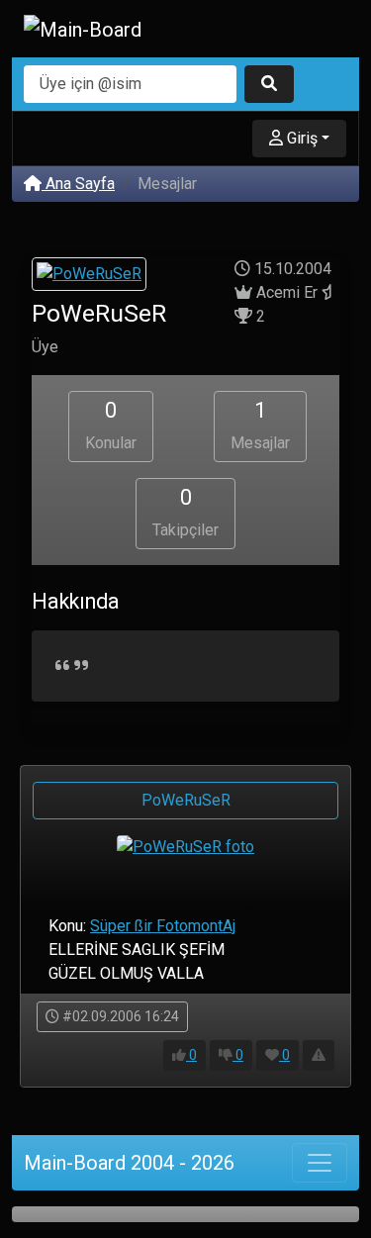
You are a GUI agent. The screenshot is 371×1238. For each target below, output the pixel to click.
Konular (111, 425)
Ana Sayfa (78, 183)
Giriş (300, 138)
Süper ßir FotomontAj (162, 925)
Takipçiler (185, 512)
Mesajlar (260, 425)
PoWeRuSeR (186, 800)
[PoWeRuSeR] (89, 276)
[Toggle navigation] (319, 1163)
